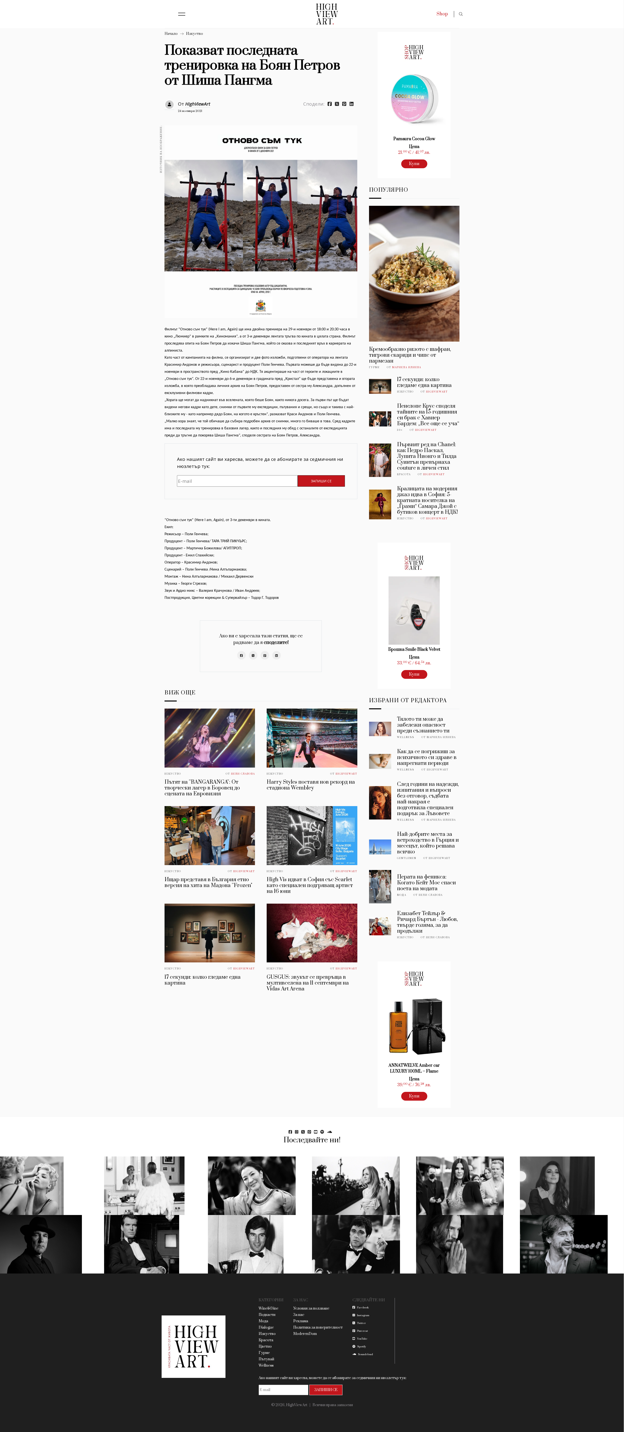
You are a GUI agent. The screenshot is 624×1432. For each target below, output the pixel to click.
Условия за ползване (311, 1308)
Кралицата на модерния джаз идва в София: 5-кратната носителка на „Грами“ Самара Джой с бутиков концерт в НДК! (427, 500)
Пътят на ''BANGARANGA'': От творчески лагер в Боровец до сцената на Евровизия (202, 788)
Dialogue (266, 1327)
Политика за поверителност (318, 1327)
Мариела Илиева (406, 367)
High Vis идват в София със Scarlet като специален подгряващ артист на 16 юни (310, 885)
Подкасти (267, 1315)
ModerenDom (305, 1334)
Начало (171, 33)
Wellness (405, 737)
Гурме (374, 367)
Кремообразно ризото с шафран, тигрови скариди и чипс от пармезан (410, 355)
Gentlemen (406, 858)
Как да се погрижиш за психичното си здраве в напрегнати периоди (427, 757)
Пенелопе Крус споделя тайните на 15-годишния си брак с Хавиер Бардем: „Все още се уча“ (428, 415)
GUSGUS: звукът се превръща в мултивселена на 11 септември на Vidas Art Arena (308, 983)
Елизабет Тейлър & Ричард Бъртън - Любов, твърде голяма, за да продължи (427, 922)
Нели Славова (243, 773)
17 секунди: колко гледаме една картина (203, 980)
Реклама (300, 1321)
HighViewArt (197, 104)
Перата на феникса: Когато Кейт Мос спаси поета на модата (426, 883)
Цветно (265, 1346)
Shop (442, 14)
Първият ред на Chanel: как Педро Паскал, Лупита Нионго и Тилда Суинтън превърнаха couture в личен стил (427, 456)
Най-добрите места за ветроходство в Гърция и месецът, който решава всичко (428, 843)
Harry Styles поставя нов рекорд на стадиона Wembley (311, 785)
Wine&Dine (268, 1308)
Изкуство (194, 33)
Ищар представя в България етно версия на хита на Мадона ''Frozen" (208, 882)
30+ (400, 430)
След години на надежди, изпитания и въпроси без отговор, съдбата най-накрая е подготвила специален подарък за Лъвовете (428, 799)
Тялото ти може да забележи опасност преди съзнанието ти (423, 725)
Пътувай (266, 1359)
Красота (404, 474)
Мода (401, 895)
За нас (298, 1315)
